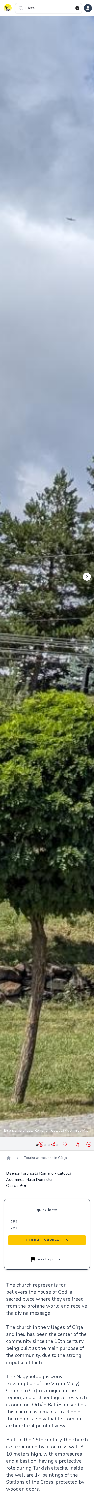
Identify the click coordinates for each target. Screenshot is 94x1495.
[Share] (53, 1144)
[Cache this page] (77, 1144)
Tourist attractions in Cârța (45, 1157)
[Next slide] (87, 577)
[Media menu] (89, 1144)
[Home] (8, 1157)
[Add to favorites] (65, 1144)
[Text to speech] (41, 1144)
